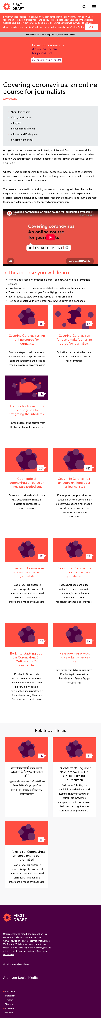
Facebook (10, 991)
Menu (94, 6)
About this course (20, 111)
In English (16, 123)
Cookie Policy (77, 27)
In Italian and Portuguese (24, 134)
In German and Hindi (22, 139)
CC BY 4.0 (9, 944)
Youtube (9, 1004)
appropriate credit (33, 947)
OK (91, 27)
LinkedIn (9, 1008)
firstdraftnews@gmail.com (16, 964)
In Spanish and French (23, 128)
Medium (9, 1012)
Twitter (9, 1000)
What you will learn (21, 117)
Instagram (10, 995)
